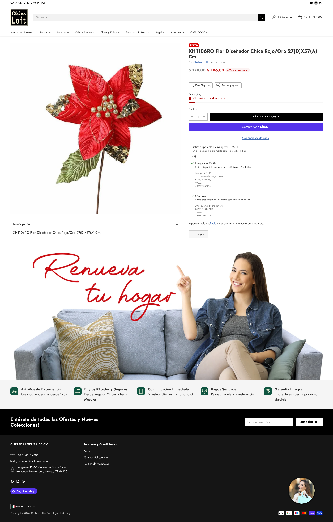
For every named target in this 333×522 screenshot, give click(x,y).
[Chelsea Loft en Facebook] (311, 3)
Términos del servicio (96, 458)
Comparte (200, 234)
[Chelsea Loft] (19, 17)
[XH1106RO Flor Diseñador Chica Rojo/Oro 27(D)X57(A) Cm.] (95, 128)
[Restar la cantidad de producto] (192, 116)
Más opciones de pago (255, 138)
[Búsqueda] (261, 17)
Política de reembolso (96, 464)
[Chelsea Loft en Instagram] (316, 3)
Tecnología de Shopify (58, 513)
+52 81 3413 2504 (27, 455)
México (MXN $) (24, 506)
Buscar (87, 451)
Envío (213, 223)
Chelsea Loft (200, 62)
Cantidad (194, 109)
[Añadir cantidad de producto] (204, 116)
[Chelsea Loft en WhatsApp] (321, 3)
